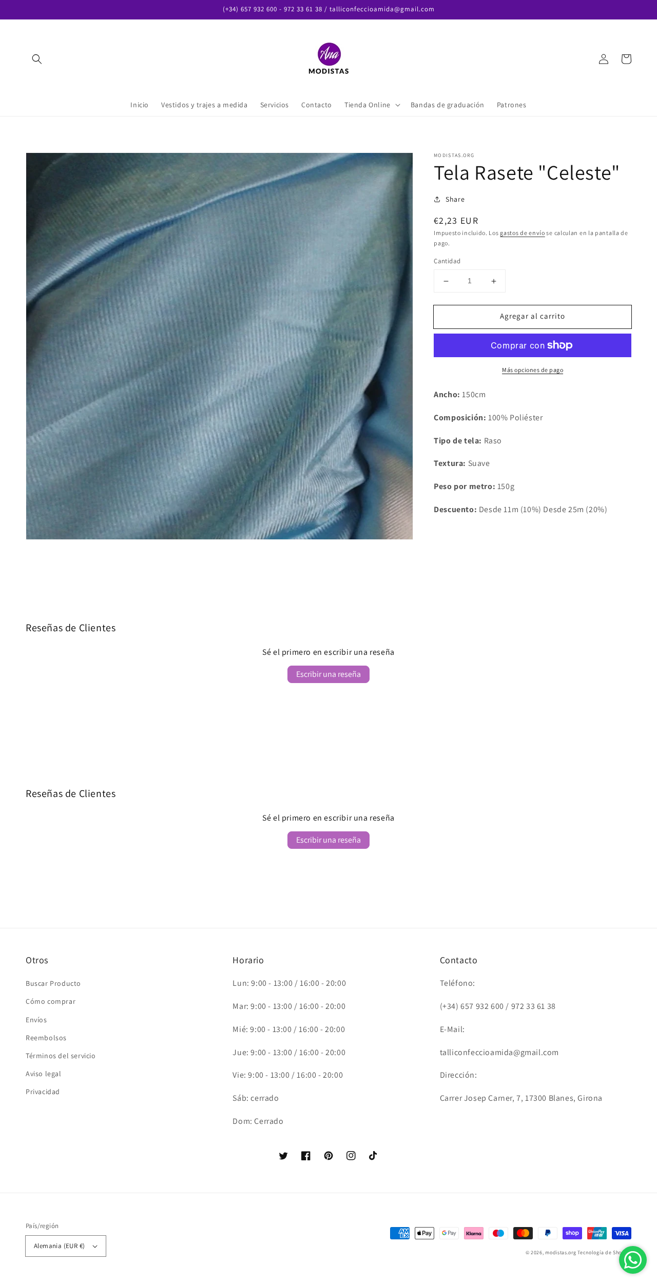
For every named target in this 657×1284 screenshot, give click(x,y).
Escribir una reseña (328, 674)
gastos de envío (522, 233)
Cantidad (447, 261)
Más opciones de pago (532, 370)
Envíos (36, 1019)
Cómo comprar (50, 1001)
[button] (37, 59)
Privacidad (43, 1091)
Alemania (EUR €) (59, 1245)
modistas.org (560, 1252)
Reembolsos (46, 1037)
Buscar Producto (53, 983)
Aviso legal (44, 1073)
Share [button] (455, 199)
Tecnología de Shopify (604, 1252)
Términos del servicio (61, 1055)
